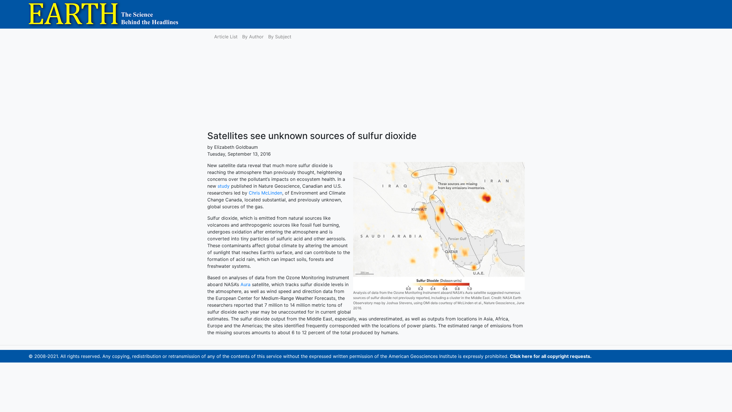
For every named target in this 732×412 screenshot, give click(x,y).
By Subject (279, 36)
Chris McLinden (265, 193)
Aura (245, 284)
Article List (226, 36)
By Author (253, 36)
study (224, 186)
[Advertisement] (366, 87)
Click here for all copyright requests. (551, 356)
